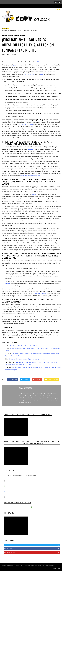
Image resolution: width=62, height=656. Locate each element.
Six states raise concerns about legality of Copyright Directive (27, 359)
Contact (15, 6)
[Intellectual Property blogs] (31, 507)
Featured (22, 35)
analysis (7, 283)
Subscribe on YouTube (9, 552)
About (19, 6)
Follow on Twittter (8, 545)
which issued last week (26, 124)
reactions (30, 149)
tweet (34, 194)
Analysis (4, 35)
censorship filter (30, 74)
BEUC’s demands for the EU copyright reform (23, 345)
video (42, 74)
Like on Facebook (8, 548)
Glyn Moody (34, 30)
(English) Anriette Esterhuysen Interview (11, 30)
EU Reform (16, 35)
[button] (57, 2)
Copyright (10, 35)
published (16, 65)
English (37, 62)
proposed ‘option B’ (40, 293)
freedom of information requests (30, 175)
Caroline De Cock (5, 54)
